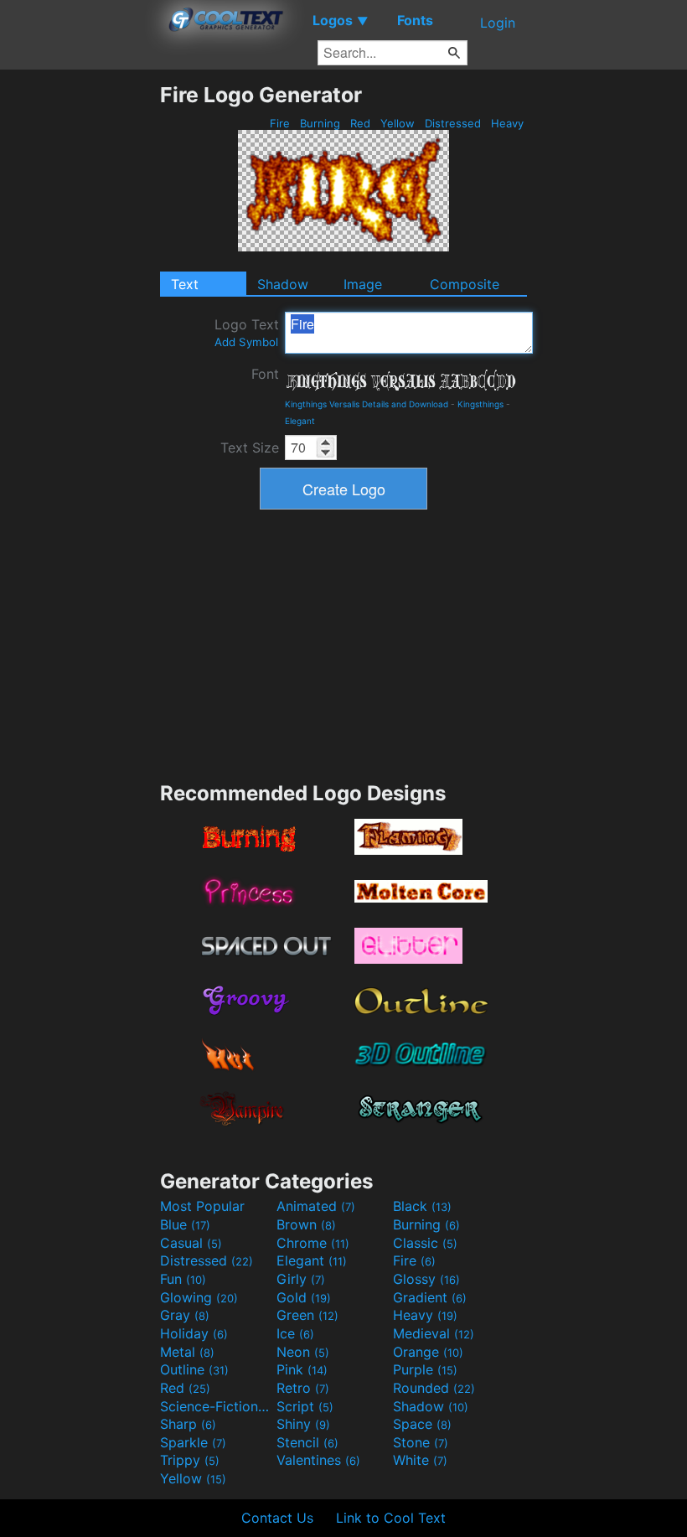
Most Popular (202, 1206)
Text (185, 284)
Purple (425, 1369)
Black (422, 1206)
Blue (185, 1224)
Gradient (430, 1297)
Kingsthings (480, 404)
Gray (184, 1315)
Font (265, 373)
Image (363, 284)
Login (497, 22)
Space (422, 1423)
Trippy (190, 1460)
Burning (320, 123)
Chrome (312, 1242)
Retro (302, 1387)
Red (360, 123)
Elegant (300, 421)
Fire (279, 123)
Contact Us (277, 1517)
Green (307, 1315)
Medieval (433, 1333)
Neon (302, 1351)
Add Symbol (246, 342)
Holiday (194, 1333)
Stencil (307, 1442)
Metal (187, 1351)
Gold (303, 1297)
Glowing (199, 1297)
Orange (428, 1351)
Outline (194, 1369)
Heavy (507, 123)
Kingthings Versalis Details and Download (366, 404)
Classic (425, 1242)
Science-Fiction (216, 1406)
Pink (302, 1369)
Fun (183, 1278)
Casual (191, 1242)
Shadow (282, 284)
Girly (300, 1278)
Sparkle (193, 1442)
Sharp (188, 1423)
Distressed (452, 123)
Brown (306, 1224)
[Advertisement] (80, 333)
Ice (295, 1333)
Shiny (303, 1423)
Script (304, 1406)
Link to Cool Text (391, 1517)
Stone (420, 1442)
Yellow (397, 123)
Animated (315, 1206)
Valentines (318, 1460)
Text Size (249, 447)
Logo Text (246, 332)
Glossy (426, 1278)
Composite (464, 284)
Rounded (434, 1387)
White (420, 1460)
